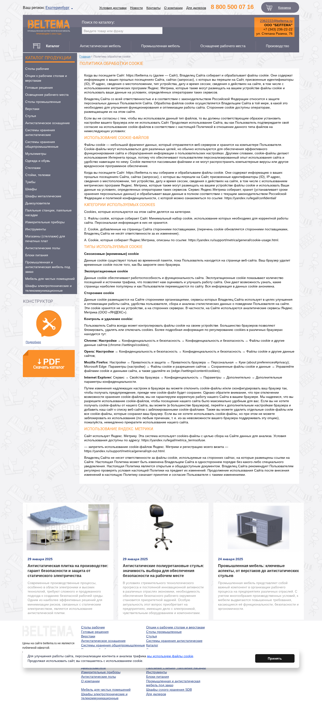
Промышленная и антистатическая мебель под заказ (47, 267)
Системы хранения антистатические (40, 132)
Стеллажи (33, 168)
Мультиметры (35, 154)
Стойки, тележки (37, 175)
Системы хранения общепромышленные (41, 144)
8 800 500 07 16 (232, 6)
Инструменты (35, 229)
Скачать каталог (48, 363)
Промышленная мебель (160, 46)
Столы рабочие (37, 69)
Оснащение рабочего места (222, 46)
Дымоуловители (37, 203)
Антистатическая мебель (100, 46)
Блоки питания (36, 255)
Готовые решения (39, 87)
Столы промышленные (43, 102)
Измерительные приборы (45, 222)
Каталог (152, 645)
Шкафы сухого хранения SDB (169, 689)
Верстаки (32, 109)
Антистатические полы (42, 248)
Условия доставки (113, 8)
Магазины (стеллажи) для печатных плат (45, 238)
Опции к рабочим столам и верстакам (46, 78)
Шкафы (31, 189)
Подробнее (33, 342)
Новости (136, 8)
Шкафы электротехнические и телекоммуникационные (48, 288)
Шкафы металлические (43, 196)
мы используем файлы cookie (170, 656)
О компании (173, 8)
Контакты (153, 8)
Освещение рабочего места (47, 95)
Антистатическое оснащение (47, 123)
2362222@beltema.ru (276, 21)
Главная (85, 56)
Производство (277, 46)
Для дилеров (196, 8)
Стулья (30, 116)
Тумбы (30, 182)
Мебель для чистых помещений (50, 279)
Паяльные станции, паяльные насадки (48, 212)
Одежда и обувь (37, 161)
